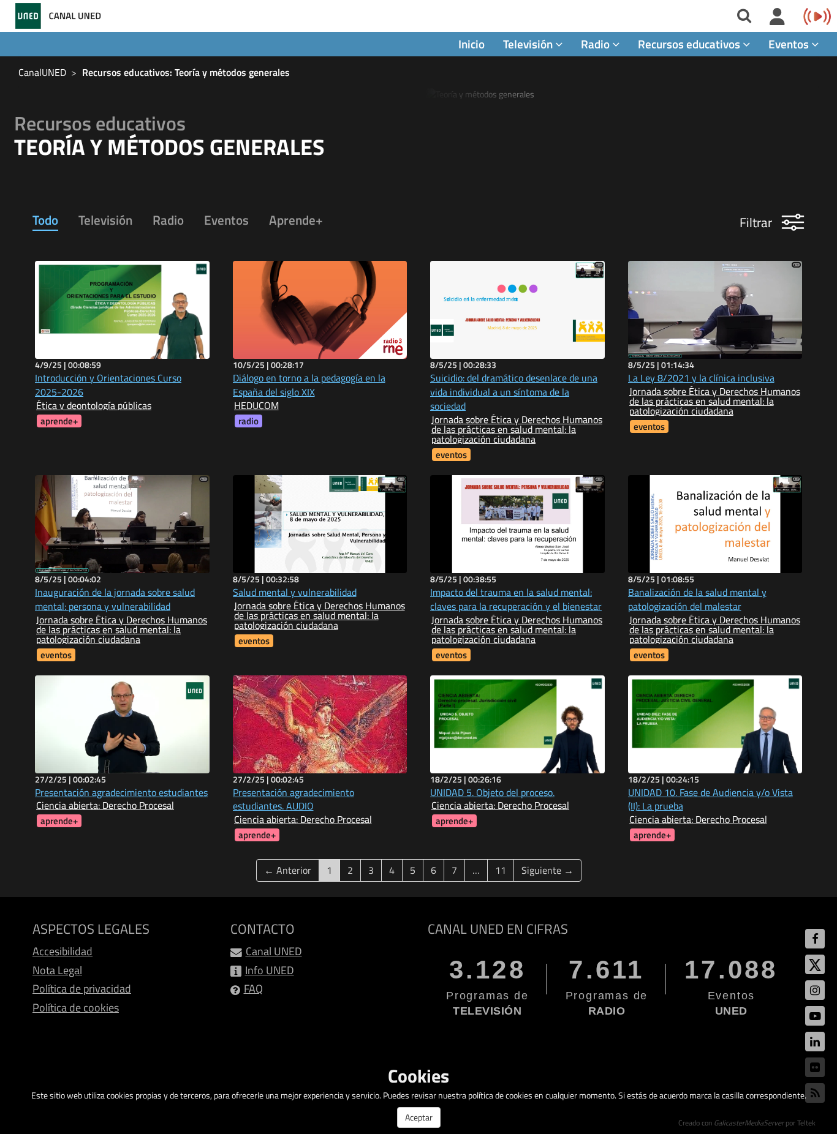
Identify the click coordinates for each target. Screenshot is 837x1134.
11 (500, 870)
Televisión (105, 220)
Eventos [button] (789, 44)
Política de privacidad (81, 988)
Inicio (471, 44)
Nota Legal (57, 970)
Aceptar (419, 1117)
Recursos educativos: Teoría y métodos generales (186, 72)
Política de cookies (75, 1007)
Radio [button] (596, 44)
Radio (168, 220)
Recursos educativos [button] (690, 44)
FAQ (253, 988)
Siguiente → (547, 870)
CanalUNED (42, 72)
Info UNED (269, 970)
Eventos (226, 220)
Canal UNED (274, 951)
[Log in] (777, 17)
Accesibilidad (62, 951)
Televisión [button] (529, 44)
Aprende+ (296, 220)
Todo (45, 220)
